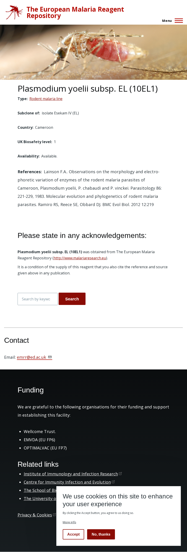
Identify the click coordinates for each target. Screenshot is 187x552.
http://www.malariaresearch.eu (80, 258)
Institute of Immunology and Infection (71, 474)
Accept (73, 534)
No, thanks (101, 534)
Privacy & (35, 515)
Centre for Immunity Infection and (67, 482)
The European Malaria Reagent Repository (75, 12)
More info (69, 522)
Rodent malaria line (45, 98)
